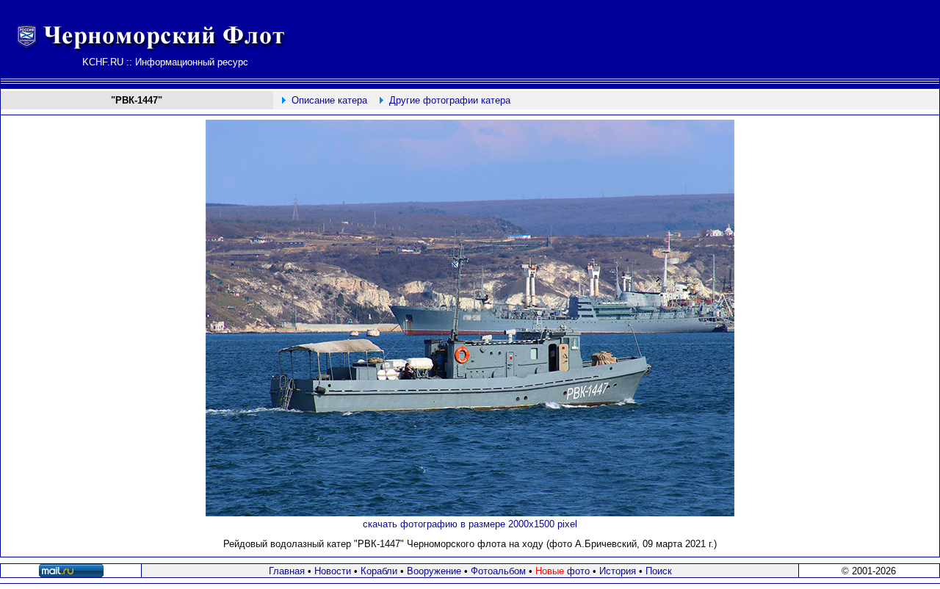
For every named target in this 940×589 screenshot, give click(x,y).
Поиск (659, 571)
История (617, 571)
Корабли (379, 571)
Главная (287, 571)
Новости (332, 571)
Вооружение (434, 571)
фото (562, 571)
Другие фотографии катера (449, 100)
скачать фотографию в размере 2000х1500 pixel (470, 524)
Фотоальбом (498, 571)
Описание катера (329, 100)
